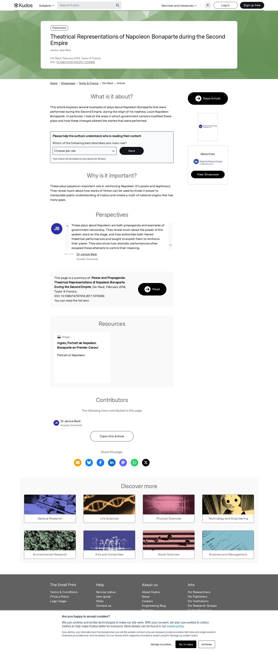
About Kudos (151, 592)
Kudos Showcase (199, 610)
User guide (103, 596)
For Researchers (199, 592)
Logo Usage (58, 601)
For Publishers (197, 596)
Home (53, 83)
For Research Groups (202, 605)
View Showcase (208, 174)
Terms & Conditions (63, 592)
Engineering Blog (154, 605)
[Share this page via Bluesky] (89, 462)
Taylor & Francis (89, 83)
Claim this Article (112, 436)
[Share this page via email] (77, 462)
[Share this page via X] (146, 462)
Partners (148, 610)
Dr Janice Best (87, 254)
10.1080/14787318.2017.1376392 (75, 62)
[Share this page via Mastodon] (123, 462)
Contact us (103, 605)
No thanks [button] (207, 644)
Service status (106, 592)
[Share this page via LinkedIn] (111, 462)
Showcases (68, 83)
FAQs (99, 601)
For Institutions (198, 601)
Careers (147, 601)
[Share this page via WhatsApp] (134, 462)
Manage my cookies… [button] (162, 644)
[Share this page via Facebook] (100, 462)
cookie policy (175, 626)
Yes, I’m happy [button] (186, 644)
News (146, 596)
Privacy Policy (59, 596)
